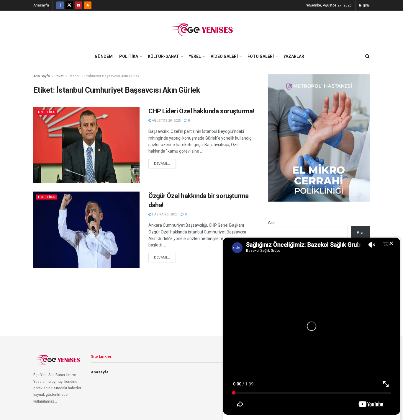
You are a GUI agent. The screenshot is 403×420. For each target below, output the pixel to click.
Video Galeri (224, 56)
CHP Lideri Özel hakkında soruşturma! (201, 111)
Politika (128, 56)
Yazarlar (294, 56)
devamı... (162, 164)
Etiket (59, 76)
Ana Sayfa (41, 76)
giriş (366, 5)
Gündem (104, 56)
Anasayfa (41, 5)
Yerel (195, 56)
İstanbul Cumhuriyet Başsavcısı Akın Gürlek (103, 76)
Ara (271, 222)
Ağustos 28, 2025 (166, 120)
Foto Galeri (261, 56)
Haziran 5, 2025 (164, 214)
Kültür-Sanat (163, 56)
